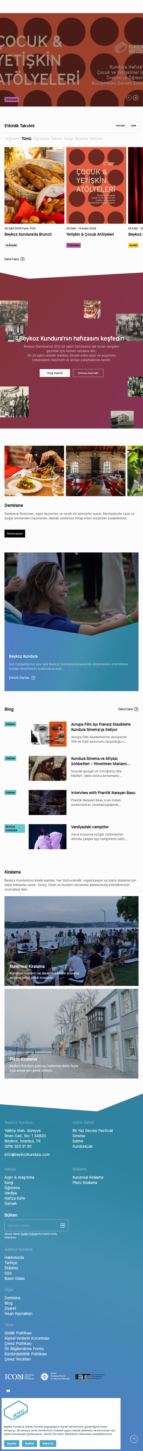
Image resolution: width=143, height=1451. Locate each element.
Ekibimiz (11, 1267)
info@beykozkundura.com (26, 1154)
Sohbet (96, 138)
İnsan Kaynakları (18, 1313)
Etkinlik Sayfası (19, 678)
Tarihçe (10, 1262)
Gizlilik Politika (29, 1234)
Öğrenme (41, 138)
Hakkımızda (14, 1257)
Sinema (81, 138)
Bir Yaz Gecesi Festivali (92, 1130)
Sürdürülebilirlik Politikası (25, 1353)
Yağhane (12, 138)
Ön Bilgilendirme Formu (24, 1348)
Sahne (56, 138)
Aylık (133, 125)
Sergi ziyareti (55, 373)
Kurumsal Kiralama (87, 1177)
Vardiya (10, 1193)
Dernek (10, 1203)
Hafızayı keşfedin (88, 373)
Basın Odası (14, 1278)
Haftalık (120, 125)
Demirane (12, 1297)
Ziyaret (10, 1308)
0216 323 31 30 (18, 1146)
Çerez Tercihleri (17, 1359)
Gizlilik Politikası (18, 1333)
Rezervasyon (15, 533)
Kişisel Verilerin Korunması (26, 1338)
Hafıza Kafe (14, 1198)
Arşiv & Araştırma (19, 1177)
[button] (129, 98)
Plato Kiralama (84, 1182)
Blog (8, 1303)
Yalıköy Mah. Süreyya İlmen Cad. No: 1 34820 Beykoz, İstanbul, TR (25, 1136)
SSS (8, 1273)
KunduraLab (82, 1146)
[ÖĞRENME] (71, 105)
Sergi (68, 138)
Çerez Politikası (17, 1343)
